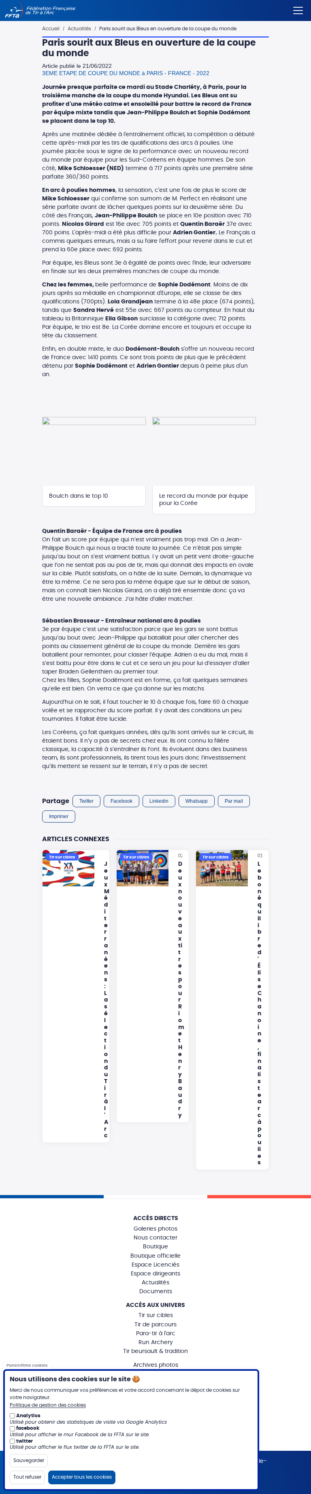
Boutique (155, 1247)
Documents (155, 1291)
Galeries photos (155, 1229)
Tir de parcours (155, 1325)
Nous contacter (155, 1238)
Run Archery (155, 1342)
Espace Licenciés (155, 1265)
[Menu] (298, 8)
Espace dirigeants (155, 1274)
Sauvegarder (28, 1460)
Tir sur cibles (155, 1315)
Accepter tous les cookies (82, 1477)
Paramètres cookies (27, 1366)
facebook (27, 1428)
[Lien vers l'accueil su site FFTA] (40, 10)
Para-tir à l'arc (155, 1333)
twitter (24, 1441)
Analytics (28, 1415)
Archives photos (155, 1365)
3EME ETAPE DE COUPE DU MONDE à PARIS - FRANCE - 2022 (125, 73)
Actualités (79, 28)
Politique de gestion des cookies (48, 1405)
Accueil (51, 28)
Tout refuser (27, 1477)
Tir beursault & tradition (155, 1351)
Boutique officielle (155, 1256)
